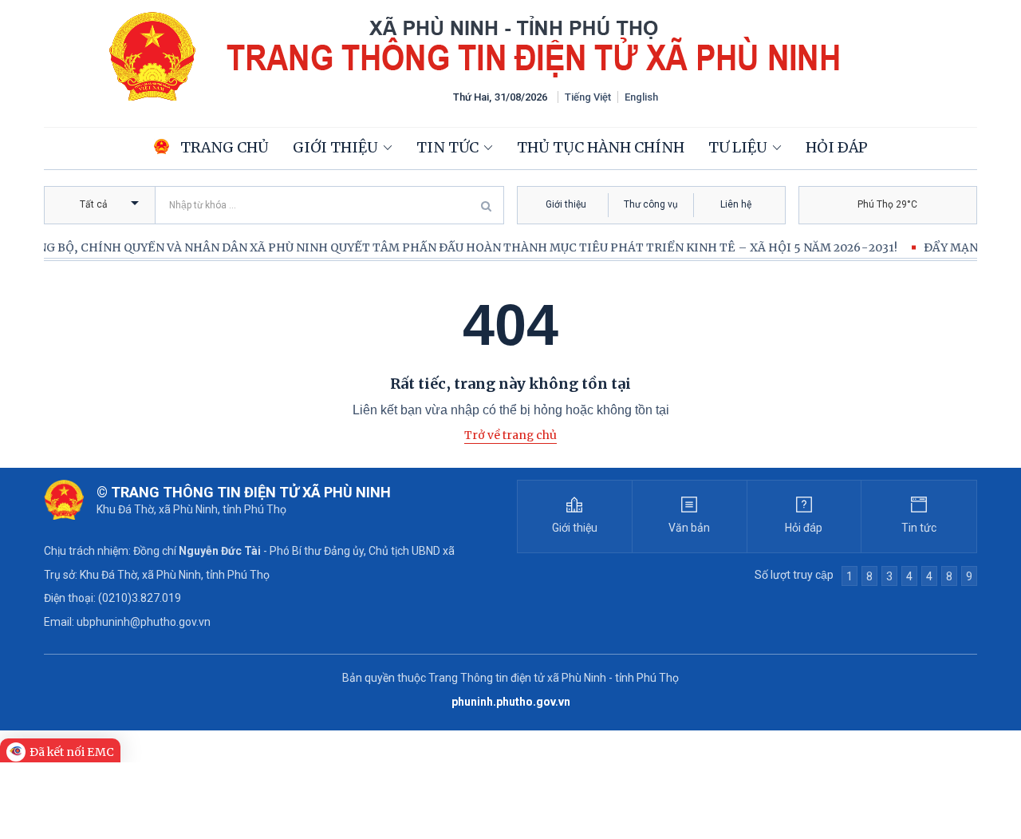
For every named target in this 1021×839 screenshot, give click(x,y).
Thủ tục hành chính (600, 147)
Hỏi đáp (837, 147)
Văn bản (689, 527)
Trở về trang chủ (510, 435)
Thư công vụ (651, 204)
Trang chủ (223, 147)
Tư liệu (737, 147)
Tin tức (447, 147)
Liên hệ (735, 204)
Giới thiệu (335, 147)
